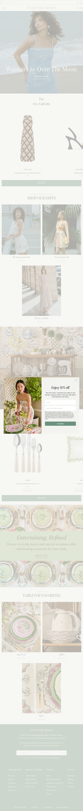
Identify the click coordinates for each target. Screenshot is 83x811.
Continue (60, 424)
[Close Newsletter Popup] (76, 380)
